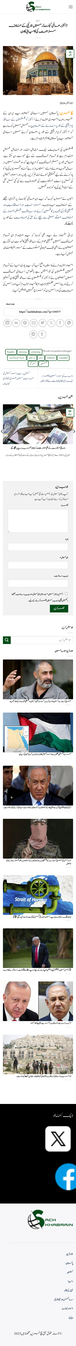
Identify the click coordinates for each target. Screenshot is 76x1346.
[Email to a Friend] (34, 323)
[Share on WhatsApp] (69, 323)
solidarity (51, 358)
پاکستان (32, 358)
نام (66, 539)
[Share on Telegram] (33, 334)
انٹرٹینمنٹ (67, 1309)
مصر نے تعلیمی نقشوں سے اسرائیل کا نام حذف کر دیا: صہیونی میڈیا (45, 754)
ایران (41, 358)
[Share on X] (51, 323)
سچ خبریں (66, 113)
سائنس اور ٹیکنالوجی (63, 1299)
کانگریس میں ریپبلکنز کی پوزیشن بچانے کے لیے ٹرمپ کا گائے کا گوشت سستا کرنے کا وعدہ (37, 970)
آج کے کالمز (68, 1290)
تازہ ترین (69, 1254)
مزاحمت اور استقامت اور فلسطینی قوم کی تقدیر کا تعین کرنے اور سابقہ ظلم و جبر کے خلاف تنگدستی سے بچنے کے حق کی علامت (38, 211)
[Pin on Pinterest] (25, 323)
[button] (70, 7)
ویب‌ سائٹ (61, 576)
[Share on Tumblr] (42, 334)
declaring (23, 352)
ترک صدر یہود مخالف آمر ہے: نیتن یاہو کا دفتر (50, 1023)
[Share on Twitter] (43, 323)
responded (63, 358)
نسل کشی (33, 364)
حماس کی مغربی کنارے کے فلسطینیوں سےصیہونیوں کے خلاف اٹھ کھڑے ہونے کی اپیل (38, 862)
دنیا (38, 20)
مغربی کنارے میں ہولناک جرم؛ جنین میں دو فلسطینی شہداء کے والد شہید (40, 701)
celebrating (35, 352)
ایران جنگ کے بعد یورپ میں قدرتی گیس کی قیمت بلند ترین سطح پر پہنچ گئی (42, 917)
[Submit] (7, 640)
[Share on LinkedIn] (7, 323)
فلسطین (44, 364)
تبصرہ (64, 505)
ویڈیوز (70, 1318)
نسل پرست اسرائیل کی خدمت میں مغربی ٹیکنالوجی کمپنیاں (18, 378)
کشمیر (70, 1272)
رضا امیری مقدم (17, 358)
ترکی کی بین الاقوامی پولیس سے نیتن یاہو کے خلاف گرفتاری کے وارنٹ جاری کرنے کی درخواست (37, 807)
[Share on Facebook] (60, 323)
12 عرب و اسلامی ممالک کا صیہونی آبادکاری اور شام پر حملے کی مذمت (43, 1076)
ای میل (64, 558)
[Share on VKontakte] (16, 323)
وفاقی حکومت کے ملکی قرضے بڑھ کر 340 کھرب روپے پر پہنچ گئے (38, 448)
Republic (11, 352)
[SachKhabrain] (38, 6)
